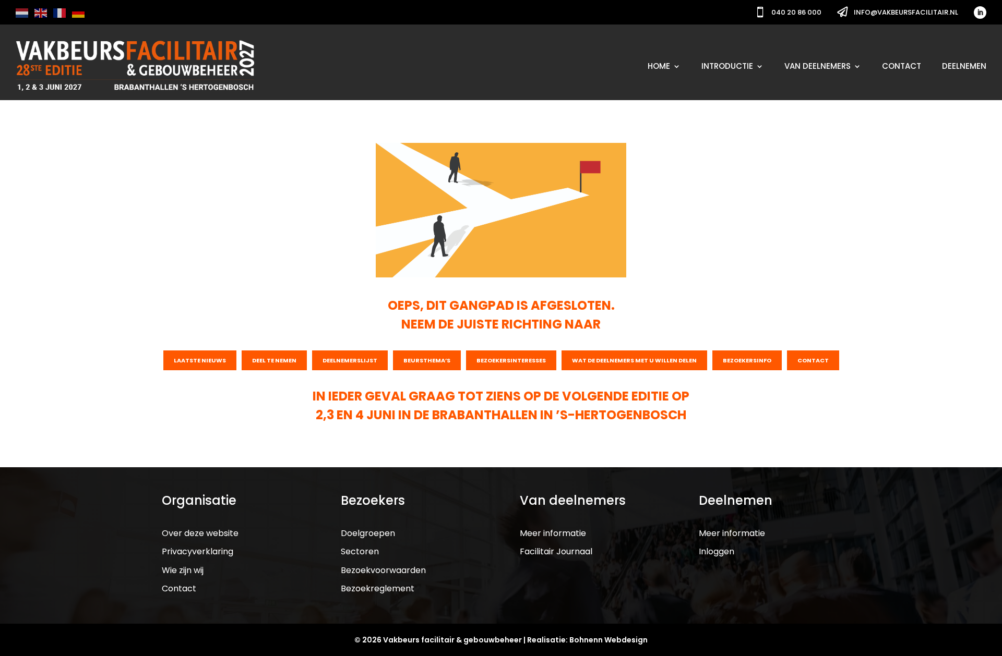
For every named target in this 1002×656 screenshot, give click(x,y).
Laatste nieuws (200, 360)
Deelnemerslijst (350, 360)
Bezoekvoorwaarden (383, 570)
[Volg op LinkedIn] (980, 12)
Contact (901, 65)
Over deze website (200, 533)
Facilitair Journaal (556, 551)
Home (659, 65)
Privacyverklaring (197, 551)
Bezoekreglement (377, 588)
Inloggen (716, 551)
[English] (41, 12)
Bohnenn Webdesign (608, 640)
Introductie (727, 65)
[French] (60, 12)
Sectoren (360, 551)
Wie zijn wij (183, 570)
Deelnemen (964, 65)
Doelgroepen (368, 533)
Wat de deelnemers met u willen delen (634, 360)
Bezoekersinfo (747, 360)
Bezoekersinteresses (511, 360)
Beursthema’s (426, 360)
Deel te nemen (274, 360)
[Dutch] (22, 12)
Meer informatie (553, 533)
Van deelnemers (817, 65)
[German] (79, 12)
